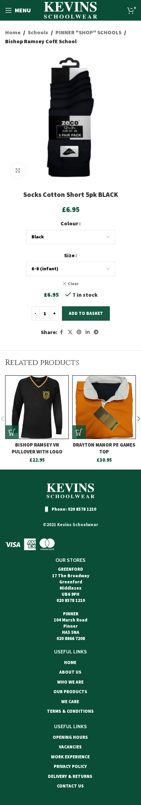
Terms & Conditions (70, 711)
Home (13, 32)
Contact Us (70, 786)
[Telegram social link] (96, 332)
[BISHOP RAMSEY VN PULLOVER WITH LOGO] (37, 407)
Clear (73, 283)
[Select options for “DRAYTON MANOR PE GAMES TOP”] (79, 432)
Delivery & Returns (70, 776)
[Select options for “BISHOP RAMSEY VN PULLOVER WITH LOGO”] (12, 432)
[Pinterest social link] (79, 332)
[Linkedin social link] (88, 332)
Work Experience (70, 757)
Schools (38, 32)
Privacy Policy (70, 766)
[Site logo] (70, 9)
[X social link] (70, 332)
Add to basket (86, 313)
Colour (69, 223)
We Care (70, 702)
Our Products (70, 692)
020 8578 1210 (82, 509)
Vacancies (70, 747)
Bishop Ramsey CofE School (41, 41)
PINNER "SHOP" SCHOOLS (88, 32)
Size (69, 255)
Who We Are (70, 682)
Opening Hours (70, 737)
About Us (70, 672)
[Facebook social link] (61, 332)
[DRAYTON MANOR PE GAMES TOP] (104, 407)
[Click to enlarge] (18, 170)
